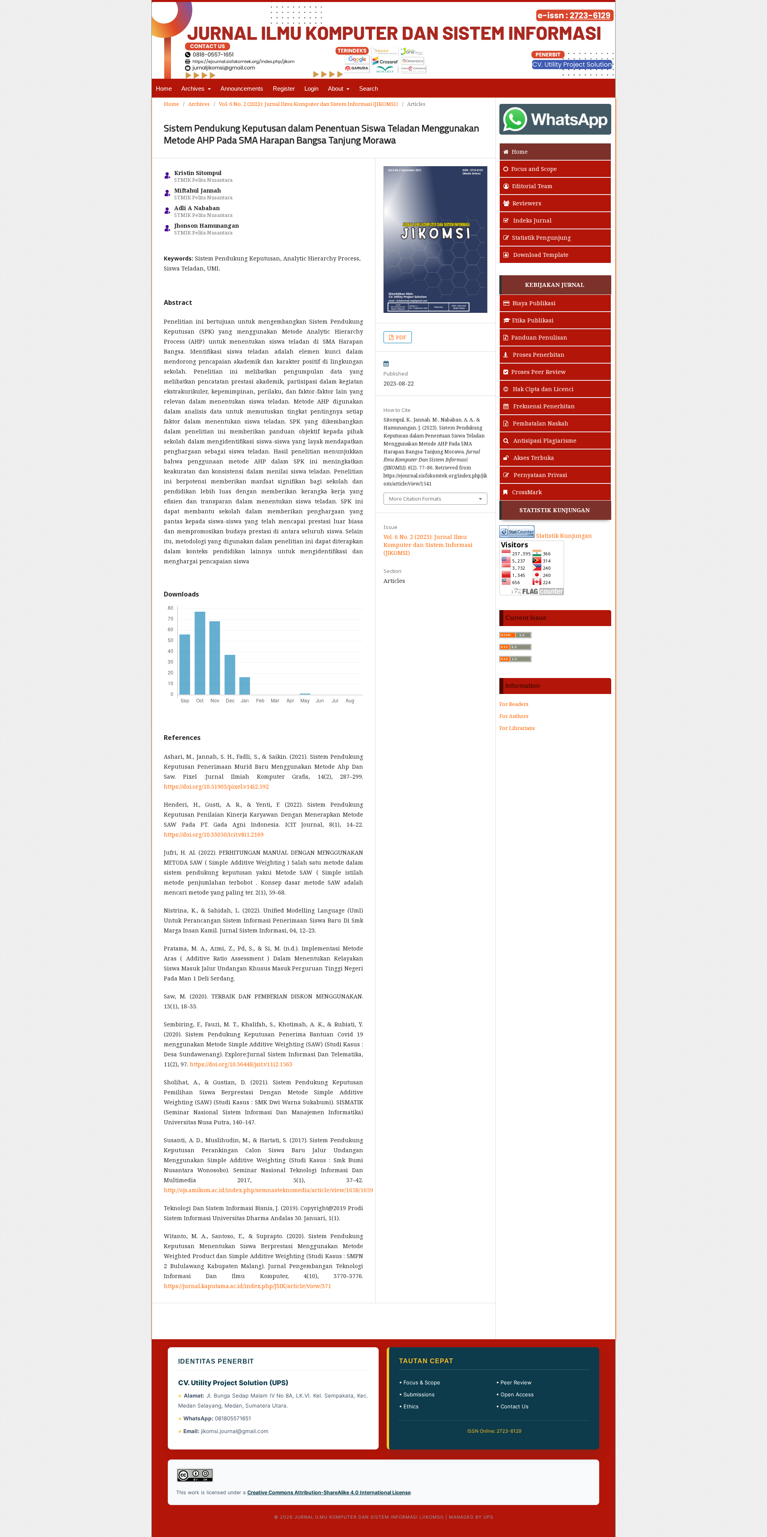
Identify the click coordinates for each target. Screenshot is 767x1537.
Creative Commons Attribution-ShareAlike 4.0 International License (329, 1492)
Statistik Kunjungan (564, 535)
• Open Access (515, 1394)
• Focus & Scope (419, 1382)
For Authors (514, 716)
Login (311, 88)
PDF (400, 337)
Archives (193, 88)
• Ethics (409, 1406)
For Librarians (517, 728)
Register (284, 88)
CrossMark (526, 492)
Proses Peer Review (538, 372)
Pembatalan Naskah (539, 423)
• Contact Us (512, 1406)
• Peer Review (514, 1382)
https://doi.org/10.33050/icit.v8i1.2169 (214, 834)
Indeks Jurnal (532, 220)
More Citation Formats (415, 498)
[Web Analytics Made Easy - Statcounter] (517, 535)
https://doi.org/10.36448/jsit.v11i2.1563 (241, 1064)
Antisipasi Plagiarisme (544, 440)
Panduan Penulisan (539, 337)
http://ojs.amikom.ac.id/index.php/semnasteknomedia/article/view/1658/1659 (268, 1190)
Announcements (242, 88)
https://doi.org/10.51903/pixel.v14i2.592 (216, 786)
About (336, 88)
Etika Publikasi (533, 320)
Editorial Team (532, 186)
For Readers (514, 704)
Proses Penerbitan (537, 354)
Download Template (540, 254)
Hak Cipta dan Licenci (542, 389)
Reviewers (527, 203)
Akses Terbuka (533, 457)
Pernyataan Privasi (539, 475)
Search (368, 88)
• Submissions (417, 1394)
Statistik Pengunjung (541, 237)
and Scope (534, 169)
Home (164, 88)
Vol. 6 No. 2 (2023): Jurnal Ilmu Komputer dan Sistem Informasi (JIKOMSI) (308, 103)
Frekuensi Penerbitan (543, 406)
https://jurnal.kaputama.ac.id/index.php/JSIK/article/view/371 (247, 1286)
